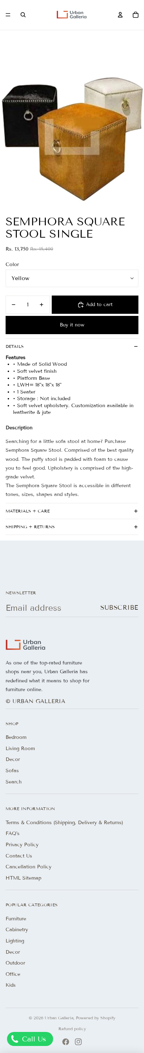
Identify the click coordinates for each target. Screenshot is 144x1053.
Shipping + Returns (30, 526)
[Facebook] (66, 1042)
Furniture (16, 919)
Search (14, 782)
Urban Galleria (59, 1017)
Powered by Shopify (95, 1017)
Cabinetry (17, 930)
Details (15, 346)
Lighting (15, 941)
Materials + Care (28, 511)
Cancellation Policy (28, 867)
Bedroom (16, 737)
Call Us (33, 1039)
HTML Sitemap (23, 878)
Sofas (12, 771)
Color (12, 264)
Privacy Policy (22, 845)
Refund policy (72, 1028)
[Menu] (8, 15)
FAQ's (13, 833)
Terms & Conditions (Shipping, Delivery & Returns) (64, 823)
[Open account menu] (120, 14)
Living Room (20, 748)
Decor (13, 759)
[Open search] (23, 14)
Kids (11, 985)
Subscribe (119, 607)
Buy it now (72, 325)
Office (13, 974)
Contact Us (19, 856)
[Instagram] (78, 1042)
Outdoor (15, 963)
